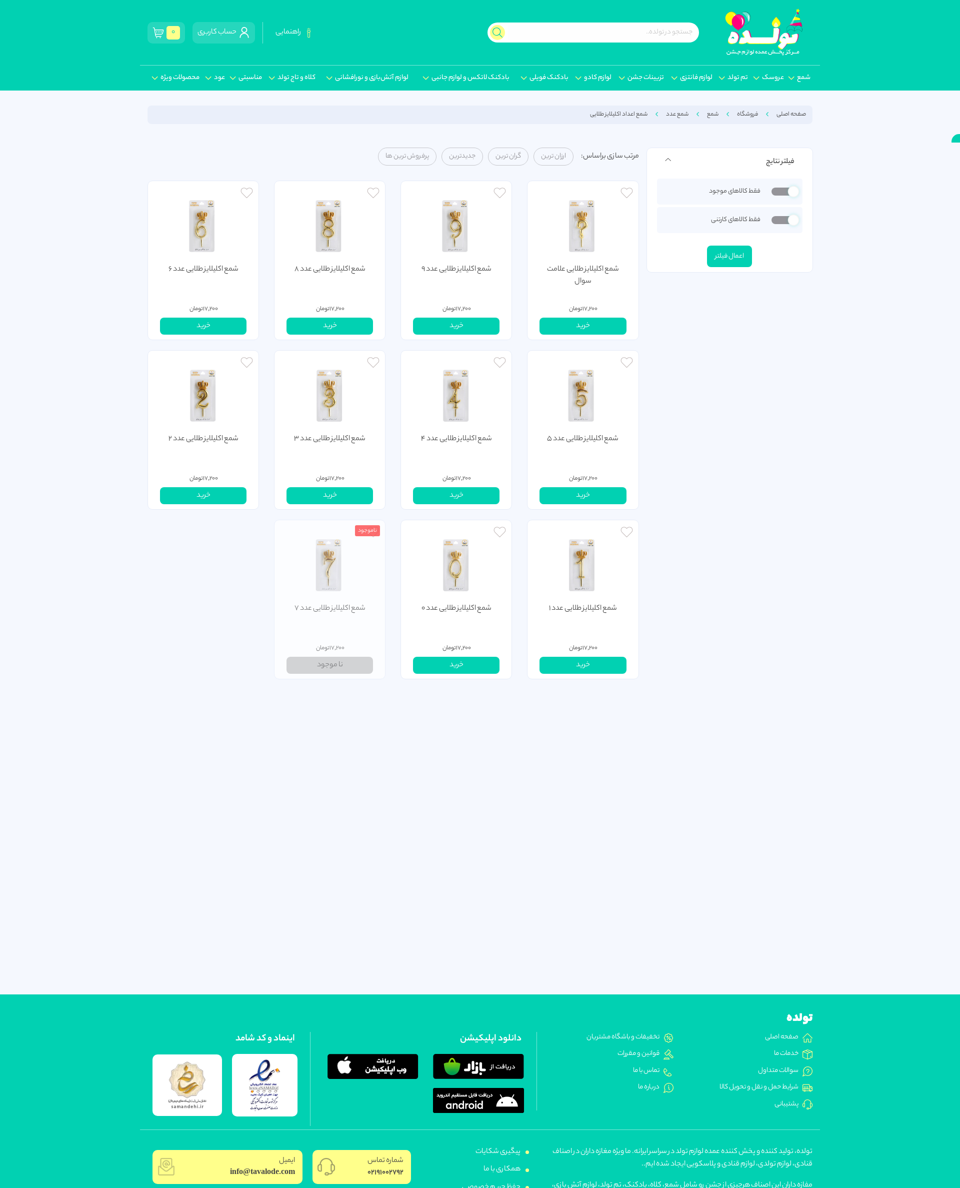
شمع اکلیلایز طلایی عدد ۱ (583, 609)
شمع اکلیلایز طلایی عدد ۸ (330, 270)
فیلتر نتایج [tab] (780, 162)
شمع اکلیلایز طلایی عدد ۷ (330, 609)
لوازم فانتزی (696, 78)
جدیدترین (462, 156)
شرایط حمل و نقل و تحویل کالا (759, 1087)
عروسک (773, 78)
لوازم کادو (598, 78)
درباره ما (649, 1087)
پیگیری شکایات (498, 1152)
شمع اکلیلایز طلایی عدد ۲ (203, 439)
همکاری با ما (502, 1169)
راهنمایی (289, 33)
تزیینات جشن (646, 78)
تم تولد (738, 78)
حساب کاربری (218, 33)
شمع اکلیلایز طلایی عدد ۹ (457, 270)
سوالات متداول (778, 1070)
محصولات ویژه (180, 78)
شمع (803, 78)
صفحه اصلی (791, 115)
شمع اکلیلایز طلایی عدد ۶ (203, 270)
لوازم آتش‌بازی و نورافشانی (371, 78)
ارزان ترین (553, 156)
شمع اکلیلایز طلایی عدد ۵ (582, 439)
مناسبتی (250, 78)
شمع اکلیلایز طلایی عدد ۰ (457, 609)
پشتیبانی (786, 1104)
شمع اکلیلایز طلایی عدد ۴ (456, 439)
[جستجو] (497, 32)
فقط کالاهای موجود (734, 192)
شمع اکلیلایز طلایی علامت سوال (583, 276)
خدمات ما (786, 1053)
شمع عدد (677, 115)
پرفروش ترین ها (407, 156)
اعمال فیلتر (729, 256)
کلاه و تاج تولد (297, 78)
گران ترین (508, 156)
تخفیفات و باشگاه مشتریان (623, 1037)
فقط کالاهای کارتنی (735, 220)
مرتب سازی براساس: (610, 157)
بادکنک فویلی (549, 78)
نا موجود (330, 665)
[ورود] (626, 194)
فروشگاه (747, 115)
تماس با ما (646, 1070)
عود (219, 78)
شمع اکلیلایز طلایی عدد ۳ (330, 439)
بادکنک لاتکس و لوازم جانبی (471, 78)
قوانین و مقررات (639, 1053)
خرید (583, 326)
